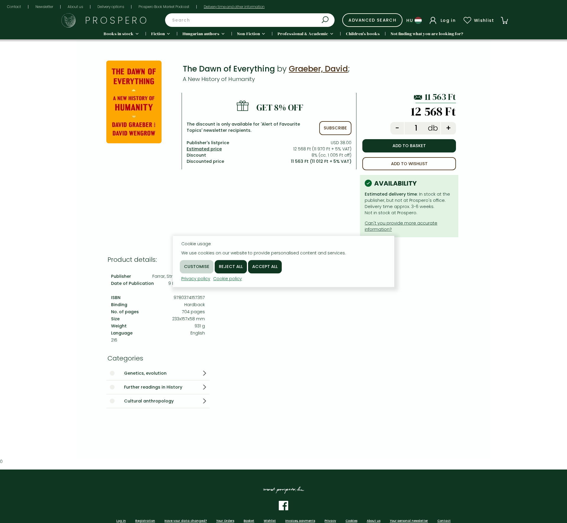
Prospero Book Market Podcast (164, 6)
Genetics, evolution (145, 373)
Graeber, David (318, 68)
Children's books (363, 34)
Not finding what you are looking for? (427, 34)
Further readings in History (153, 387)
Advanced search (372, 20)
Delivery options (110, 6)
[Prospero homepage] (68, 20)
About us (75, 6)
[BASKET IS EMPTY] (504, 20)
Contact (14, 6)
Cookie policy (227, 279)
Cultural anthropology (149, 401)
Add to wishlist (409, 164)
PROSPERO (117, 20)
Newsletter (44, 6)
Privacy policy (195, 279)
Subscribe (335, 128)
